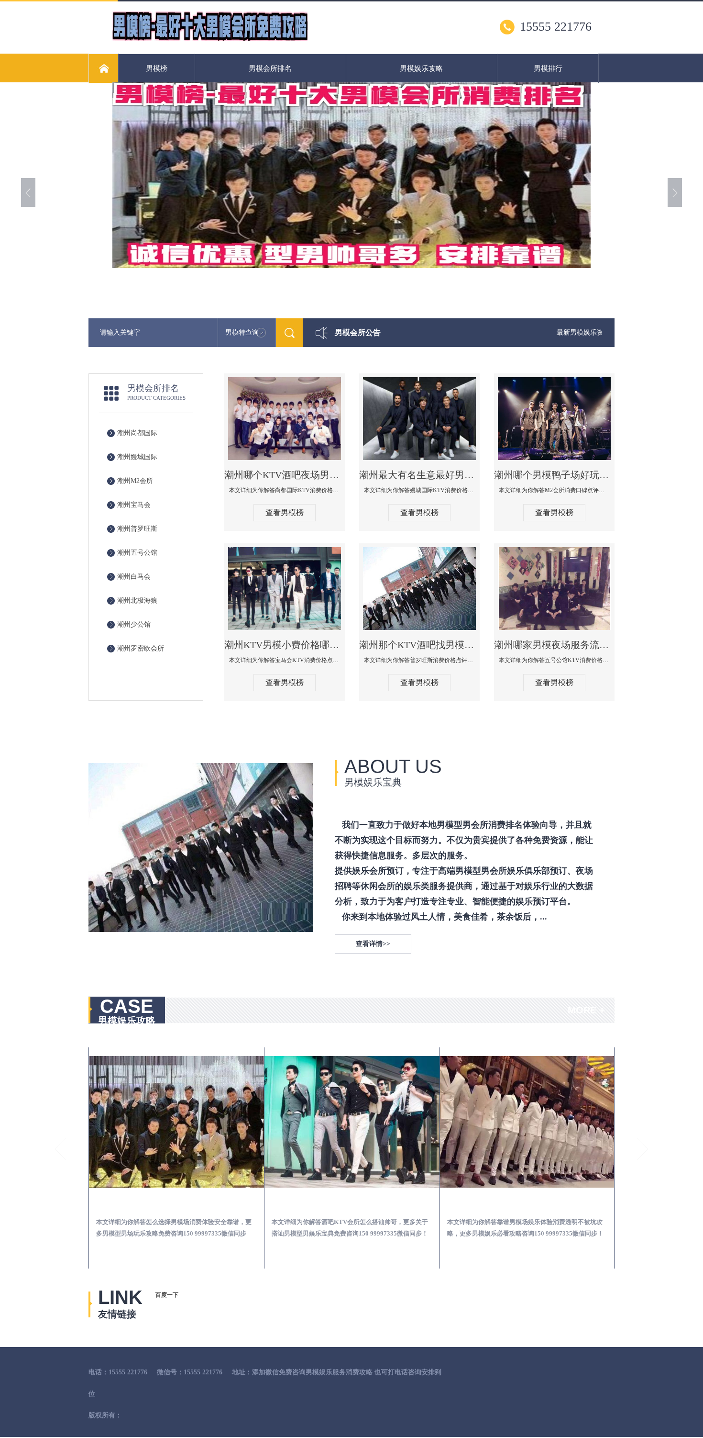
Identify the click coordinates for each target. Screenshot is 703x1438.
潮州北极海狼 (137, 600)
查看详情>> (373, 943)
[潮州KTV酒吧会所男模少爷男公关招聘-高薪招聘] (527, 1122)
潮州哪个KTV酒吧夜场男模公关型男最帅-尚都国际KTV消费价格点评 (284, 475)
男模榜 (156, 68)
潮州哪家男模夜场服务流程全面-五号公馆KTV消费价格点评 (554, 645)
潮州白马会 (134, 576)
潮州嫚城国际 (137, 457)
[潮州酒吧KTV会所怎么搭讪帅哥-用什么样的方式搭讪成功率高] (176, 1122)
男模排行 (548, 68)
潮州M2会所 (135, 480)
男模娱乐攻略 (421, 68)
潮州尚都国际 (137, 433)
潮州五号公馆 (137, 552)
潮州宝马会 (134, 504)
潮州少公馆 (134, 624)
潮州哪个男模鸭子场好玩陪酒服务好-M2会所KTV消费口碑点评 (554, 475)
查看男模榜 (284, 512)
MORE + (586, 1010)
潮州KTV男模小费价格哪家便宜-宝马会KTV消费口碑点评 (284, 645)
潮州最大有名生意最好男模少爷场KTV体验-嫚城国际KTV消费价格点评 (419, 475)
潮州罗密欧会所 (140, 648)
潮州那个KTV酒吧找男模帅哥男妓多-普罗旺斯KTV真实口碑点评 (419, 645)
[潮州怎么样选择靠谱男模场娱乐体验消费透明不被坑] (351, 1122)
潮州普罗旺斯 (137, 528)
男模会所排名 (270, 68)
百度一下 (166, 1295)
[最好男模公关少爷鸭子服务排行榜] (209, 38)
